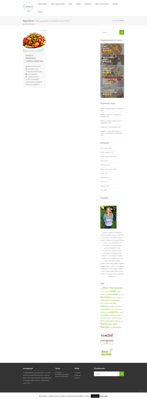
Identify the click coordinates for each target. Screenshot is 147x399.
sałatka (112, 315)
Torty (103, 182)
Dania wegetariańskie (58, 4)
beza (101, 288)
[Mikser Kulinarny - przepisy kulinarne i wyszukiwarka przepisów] (112, 351)
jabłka (108, 300)
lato (114, 303)
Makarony (88, 4)
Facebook (77, 373)
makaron (38, 82)
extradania (36, 66)
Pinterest (77, 378)
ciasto (112, 291)
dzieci (102, 300)
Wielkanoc (106, 323)
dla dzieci (105, 297)
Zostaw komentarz (35, 71)
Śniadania (104, 177)
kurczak (109, 303)
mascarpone (105, 309)
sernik (118, 315)
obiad (102, 312)
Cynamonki (103, 127)
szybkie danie (116, 318)
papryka (29, 84)
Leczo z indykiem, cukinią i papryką (34, 58)
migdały (112, 309)
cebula (102, 291)
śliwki (110, 327)
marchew (118, 306)
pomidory (104, 315)
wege (122, 321)
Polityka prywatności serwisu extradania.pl (62, 375)
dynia (119, 297)
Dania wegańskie (107, 152)
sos (122, 315)
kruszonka (103, 303)
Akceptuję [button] (95, 396)
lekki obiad (30, 82)
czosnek (121, 294)
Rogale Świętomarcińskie (108, 108)
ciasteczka (106, 291)
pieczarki (121, 312)
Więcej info (104, 396)
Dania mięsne (42, 4)
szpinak (103, 318)
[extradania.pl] (28, 7)
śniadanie (117, 327)
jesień (112, 300)
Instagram (78, 375)
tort (102, 320)
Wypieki (115, 4)
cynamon (103, 294)
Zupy (70, 4)
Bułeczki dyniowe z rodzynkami (110, 115)
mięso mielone (118, 309)
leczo (36, 77)
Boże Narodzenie (113, 287)
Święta (104, 327)
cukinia (30, 77)
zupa (115, 323)
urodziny (116, 321)
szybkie (109, 318)
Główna (121, 20)
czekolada (112, 294)
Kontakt (58, 372)
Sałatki (78, 4)
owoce (107, 312)
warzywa (36, 84)
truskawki (108, 321)
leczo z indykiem (32, 79)
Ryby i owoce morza (102, 4)
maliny (112, 306)
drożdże (113, 297)
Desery (40, 12)
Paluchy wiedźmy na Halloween (110, 121)
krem (117, 300)
